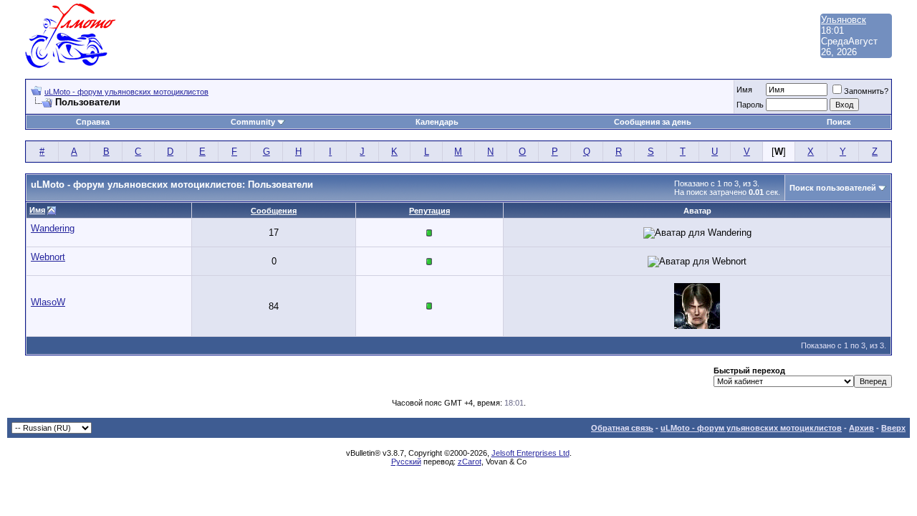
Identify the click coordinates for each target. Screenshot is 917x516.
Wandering (53, 228)
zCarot (469, 461)
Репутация (429, 210)
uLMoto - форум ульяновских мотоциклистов (126, 91)
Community (253, 122)
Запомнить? (866, 91)
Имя (744, 89)
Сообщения (274, 210)
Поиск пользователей (832, 187)
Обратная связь (622, 428)
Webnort (48, 257)
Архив (861, 428)
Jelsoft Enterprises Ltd (530, 453)
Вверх (893, 428)
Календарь (437, 122)
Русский (406, 461)
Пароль (750, 104)
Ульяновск (843, 19)
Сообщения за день (652, 122)
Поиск (839, 122)
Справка (93, 122)
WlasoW (48, 302)
